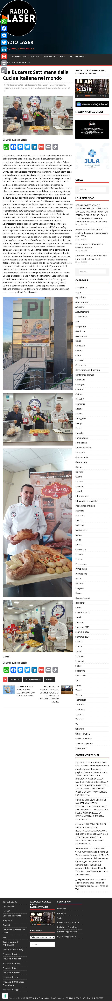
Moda (78, 539)
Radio (78, 578)
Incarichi (79, 486)
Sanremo (79, 622)
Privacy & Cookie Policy (13, 949)
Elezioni (79, 413)
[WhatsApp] (4, 21)
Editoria (79, 408)
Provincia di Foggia (11, 989)
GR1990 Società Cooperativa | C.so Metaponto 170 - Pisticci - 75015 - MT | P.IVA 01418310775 (64, 998)
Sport (77, 680)
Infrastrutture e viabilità (86, 501)
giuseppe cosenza (83, 879)
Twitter (60, 918)
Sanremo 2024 (82, 636)
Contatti (6, 925)
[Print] (4, 63)
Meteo (78, 535)
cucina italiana (33, 679)
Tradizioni (80, 709)
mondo (49, 679)
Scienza (79, 641)
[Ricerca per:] (92, 189)
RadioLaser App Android (68, 922)
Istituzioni (79, 515)
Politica (78, 559)
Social (78, 665)
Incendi (78, 491)
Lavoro (78, 520)
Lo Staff (6, 911)
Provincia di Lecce (11, 977)
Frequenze (8, 920)
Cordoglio (80, 384)
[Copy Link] (4, 70)
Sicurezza (79, 656)
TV (76, 724)
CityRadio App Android (67, 931)
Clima (78, 355)
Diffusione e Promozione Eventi (14, 931)
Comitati (79, 360)
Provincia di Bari (10, 968)
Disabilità (79, 399)
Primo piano (51, 88)
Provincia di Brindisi (11, 972)
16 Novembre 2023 (15, 85)
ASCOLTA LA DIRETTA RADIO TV (16, 62)
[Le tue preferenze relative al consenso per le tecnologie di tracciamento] (5, 996)
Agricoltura (80, 297)
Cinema (79, 350)
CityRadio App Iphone (66, 936)
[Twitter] (4, 42)
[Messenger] (4, 35)
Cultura (7, 88)
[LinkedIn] (4, 49)
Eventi (14, 88)
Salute (78, 607)
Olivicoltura (80, 549)
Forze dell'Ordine (83, 447)
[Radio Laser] (18, 34)
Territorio (62, 88)
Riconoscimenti (82, 598)
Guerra (78, 476)
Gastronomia (24, 88)
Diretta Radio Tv (10, 902)
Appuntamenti (82, 311)
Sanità (78, 617)
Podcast (34, 56)
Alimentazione (58, 85)
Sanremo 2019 (82, 627)
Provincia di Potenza (12, 958)
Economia (80, 404)
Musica (78, 544)
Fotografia (80, 452)
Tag (4, 937)
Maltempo (80, 525)
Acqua (78, 292)
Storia (78, 685)
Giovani (33, 88)
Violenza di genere (84, 743)
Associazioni (81, 336)
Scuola (78, 646)
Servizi (78, 651)
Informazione (81, 496)
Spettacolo (80, 675)
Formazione (81, 442)
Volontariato (81, 748)
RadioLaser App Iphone (67, 927)
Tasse (78, 690)
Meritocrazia (81, 530)
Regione (79, 583)
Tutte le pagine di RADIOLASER (10, 943)
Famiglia (79, 433)
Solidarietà (80, 670)
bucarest (15, 679)
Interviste (79, 510)
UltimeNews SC (82, 733)
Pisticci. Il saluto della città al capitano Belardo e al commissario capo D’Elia (91, 233)
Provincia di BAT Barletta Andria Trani (13, 983)
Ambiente (79, 306)
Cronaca (79, 389)
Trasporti (79, 714)
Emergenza (80, 418)
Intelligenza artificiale (85, 505)
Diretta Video (8, 906)
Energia (78, 423)
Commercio (80, 365)
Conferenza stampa (84, 374)
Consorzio (80, 379)
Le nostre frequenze (12, 915)
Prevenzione (81, 564)
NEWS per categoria (53, 56)
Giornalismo (81, 462)
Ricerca (78, 593)
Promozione (81, 573)
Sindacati (79, 661)
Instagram (61, 913)
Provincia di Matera (11, 954)
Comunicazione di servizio (87, 370)
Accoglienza (81, 287)
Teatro (78, 695)
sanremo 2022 (82, 631)
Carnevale (80, 345)
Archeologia (81, 316)
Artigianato (80, 326)
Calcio (78, 340)
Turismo (79, 719)
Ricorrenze (80, 602)
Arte (77, 321)
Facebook (61, 908)
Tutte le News (77, 56)
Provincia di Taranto (12, 963)
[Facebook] (4, 28)
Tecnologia (80, 699)
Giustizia (79, 472)
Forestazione (81, 438)
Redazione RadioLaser (38, 85)
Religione (79, 588)
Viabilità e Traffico (83, 738)
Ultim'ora (79, 728)
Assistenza (80, 331)
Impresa (42, 88)
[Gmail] (4, 56)
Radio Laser (18, 56)
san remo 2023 (82, 612)
